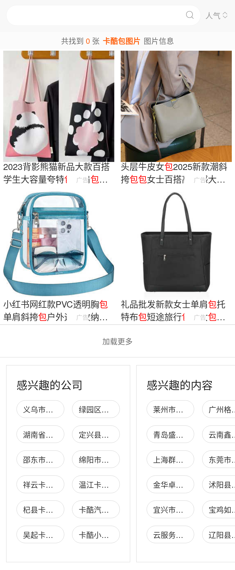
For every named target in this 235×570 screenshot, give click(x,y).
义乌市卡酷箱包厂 (53, 409)
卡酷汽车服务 (101, 509)
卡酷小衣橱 (98, 534)
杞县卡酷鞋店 (45, 509)
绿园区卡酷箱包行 (109, 409)
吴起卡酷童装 (45, 534)
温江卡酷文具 (101, 484)
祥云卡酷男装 (45, 484)
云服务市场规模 (179, 534)
